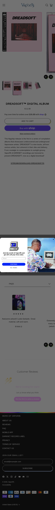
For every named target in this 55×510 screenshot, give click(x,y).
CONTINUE (13, 264)
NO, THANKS (13, 267)
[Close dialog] (53, 239)
